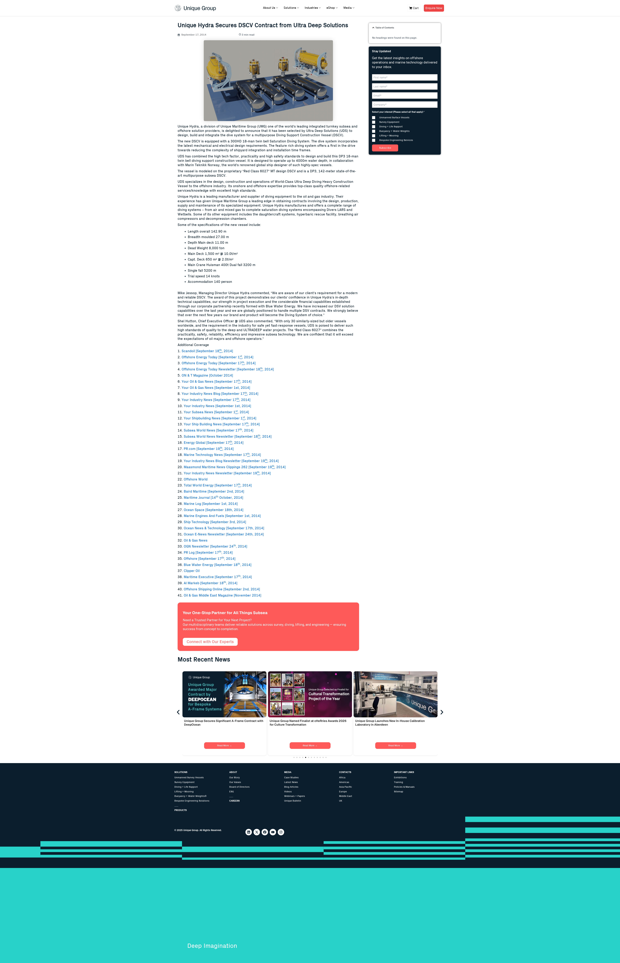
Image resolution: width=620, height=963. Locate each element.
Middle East (345, 796)
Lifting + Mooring (184, 791)
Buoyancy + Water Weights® (190, 796)
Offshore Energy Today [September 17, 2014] (219, 363)
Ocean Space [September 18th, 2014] (213, 510)
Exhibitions (400, 777)
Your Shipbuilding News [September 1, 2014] (220, 418)
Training (398, 782)
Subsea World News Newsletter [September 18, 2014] (228, 436)
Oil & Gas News (195, 540)
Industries (311, 8)
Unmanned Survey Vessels (189, 777)
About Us (269, 8)
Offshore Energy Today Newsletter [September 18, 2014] (228, 369)
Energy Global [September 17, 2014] (213, 443)
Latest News (291, 782)
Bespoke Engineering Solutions (191, 800)
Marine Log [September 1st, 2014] (211, 504)
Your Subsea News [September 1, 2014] (216, 412)
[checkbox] (405, 129)
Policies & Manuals (404, 787)
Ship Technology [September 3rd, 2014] (215, 522)
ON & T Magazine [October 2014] (207, 375)
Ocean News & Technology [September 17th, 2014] (224, 528)
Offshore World (195, 479)
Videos (288, 791)
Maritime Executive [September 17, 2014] (218, 577)
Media (347, 8)
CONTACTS (345, 772)
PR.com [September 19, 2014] (209, 449)
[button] (373, 28)
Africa (342, 777)
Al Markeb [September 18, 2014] (210, 583)
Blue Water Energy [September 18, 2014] (217, 565)
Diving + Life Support (186, 787)
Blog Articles (291, 787)
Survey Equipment (184, 782)
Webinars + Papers (294, 796)
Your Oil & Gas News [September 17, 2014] (217, 381)
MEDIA (287, 772)
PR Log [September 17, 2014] (208, 552)
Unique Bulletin (292, 800)
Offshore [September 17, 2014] (209, 559)
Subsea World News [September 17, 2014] (218, 430)
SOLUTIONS (180, 772)
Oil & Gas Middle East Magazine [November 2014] (222, 595)
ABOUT (233, 772)
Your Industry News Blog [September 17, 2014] (220, 394)
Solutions (290, 8)
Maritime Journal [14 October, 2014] (213, 498)
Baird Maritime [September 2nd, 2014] (214, 491)
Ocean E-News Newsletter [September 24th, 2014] (224, 534)
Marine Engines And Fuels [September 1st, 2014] (222, 516)
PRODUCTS (180, 810)
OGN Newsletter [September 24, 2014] (215, 546)
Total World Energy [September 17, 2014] (218, 485)
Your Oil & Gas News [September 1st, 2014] (216, 388)
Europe (343, 791)
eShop (330, 8)
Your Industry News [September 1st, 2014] (217, 406)
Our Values (235, 782)
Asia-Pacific (345, 787)
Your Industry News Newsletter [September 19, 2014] (227, 473)
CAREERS (234, 800)
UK (340, 800)
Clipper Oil (192, 571)
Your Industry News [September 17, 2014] (215, 400)
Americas (344, 782)
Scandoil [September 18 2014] (207, 351)
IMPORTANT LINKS (404, 772)
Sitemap (398, 791)
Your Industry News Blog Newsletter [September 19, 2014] (231, 461)
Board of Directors (239, 787)
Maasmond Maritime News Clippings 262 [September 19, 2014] (235, 467)
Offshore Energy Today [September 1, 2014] (217, 357)
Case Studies (291, 777)
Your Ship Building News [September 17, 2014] (222, 424)
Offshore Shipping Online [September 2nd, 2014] (222, 589)
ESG (231, 791)
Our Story (234, 777)
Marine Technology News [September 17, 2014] (222, 455)
